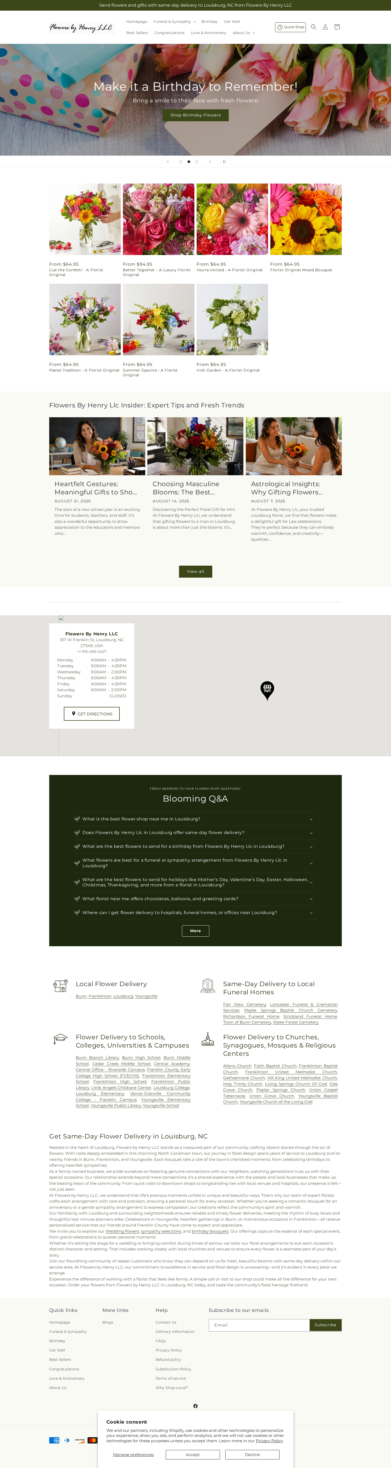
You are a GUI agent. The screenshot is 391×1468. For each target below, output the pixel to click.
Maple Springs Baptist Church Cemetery (290, 1010)
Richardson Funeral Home (251, 1016)
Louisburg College (171, 1087)
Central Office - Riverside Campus (110, 1069)
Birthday (57, 1340)
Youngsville (146, 996)
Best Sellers (60, 1359)
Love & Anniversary (67, 1378)
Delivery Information (175, 1331)
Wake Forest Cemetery (296, 1022)
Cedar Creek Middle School (121, 1063)
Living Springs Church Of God (296, 1083)
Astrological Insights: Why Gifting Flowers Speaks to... (285, 488)
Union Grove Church (271, 1095)
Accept (193, 1454)
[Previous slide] (168, 162)
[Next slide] (210, 162)
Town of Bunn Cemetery (247, 1022)
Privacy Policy (269, 1440)
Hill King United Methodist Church (302, 1077)
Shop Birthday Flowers (195, 115)
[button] (174, 21)
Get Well (57, 1350)
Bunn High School (141, 1057)
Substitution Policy (173, 1369)
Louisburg (123, 996)
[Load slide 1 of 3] (181, 162)
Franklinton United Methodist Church (291, 1071)
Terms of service (171, 1378)
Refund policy (168, 1359)
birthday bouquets (210, 1231)
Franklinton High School (120, 1081)
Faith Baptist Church (275, 1065)
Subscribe (325, 1324)
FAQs (161, 1340)
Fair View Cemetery (244, 1004)
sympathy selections (161, 1231)
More (195, 930)
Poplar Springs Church (280, 1089)
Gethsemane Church (244, 1077)
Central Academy (172, 1063)
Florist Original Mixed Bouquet (301, 270)
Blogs (107, 1322)
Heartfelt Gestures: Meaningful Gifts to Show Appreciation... (96, 488)
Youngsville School (161, 1105)
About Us (57, 1387)
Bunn (81, 996)
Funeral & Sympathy (68, 1331)
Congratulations (64, 1369)
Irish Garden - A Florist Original (228, 370)
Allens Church (237, 1065)
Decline (252, 1454)
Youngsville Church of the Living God (276, 1101)
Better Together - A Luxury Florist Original (157, 272)
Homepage (59, 1322)
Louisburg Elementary (100, 1093)
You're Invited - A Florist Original (230, 270)
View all (195, 571)
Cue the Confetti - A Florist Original (76, 272)
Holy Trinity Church (243, 1083)
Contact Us (166, 1322)
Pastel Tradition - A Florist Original (84, 370)
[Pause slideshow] (223, 162)
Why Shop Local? (172, 1387)
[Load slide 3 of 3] (197, 162)
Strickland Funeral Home (310, 1016)
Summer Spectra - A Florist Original (150, 372)
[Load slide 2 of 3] (189, 162)
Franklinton (100, 996)
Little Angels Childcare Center (121, 1087)
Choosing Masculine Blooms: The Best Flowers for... (186, 488)
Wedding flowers (122, 1231)
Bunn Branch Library (97, 1057)
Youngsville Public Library (116, 1105)
